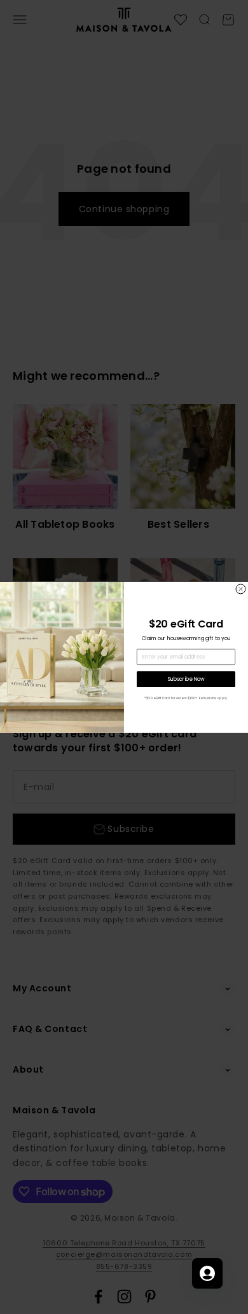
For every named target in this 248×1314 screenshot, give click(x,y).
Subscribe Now (186, 679)
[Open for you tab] (207, 1273)
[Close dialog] (240, 589)
